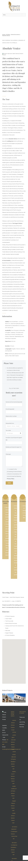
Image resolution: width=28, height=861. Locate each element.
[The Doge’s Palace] (14, 806)
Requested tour (10, 423)
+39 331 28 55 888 (5, 742)
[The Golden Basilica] (14, 792)
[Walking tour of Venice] (14, 777)
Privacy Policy (10, 478)
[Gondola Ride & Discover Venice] (14, 743)
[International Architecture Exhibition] (14, 848)
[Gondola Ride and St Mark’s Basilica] (14, 761)
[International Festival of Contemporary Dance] (15, 832)
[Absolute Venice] (14, 726)
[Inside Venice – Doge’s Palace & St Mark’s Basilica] (14, 818)
